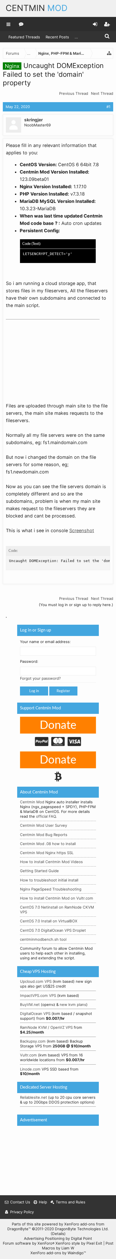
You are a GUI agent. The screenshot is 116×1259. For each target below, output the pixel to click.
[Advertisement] (48, 357)
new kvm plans (73, 1004)
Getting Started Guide (39, 870)
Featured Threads (24, 37)
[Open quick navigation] (109, 53)
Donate (58, 725)
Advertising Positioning (44, 1238)
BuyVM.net (30, 1004)
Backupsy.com (33, 1041)
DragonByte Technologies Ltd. (82, 1229)
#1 (108, 106)
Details (58, 1233)
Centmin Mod (32, 802)
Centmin (37, 8)
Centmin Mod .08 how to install (48, 843)
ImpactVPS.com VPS (38, 995)
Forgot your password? (40, 678)
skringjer (33, 119)
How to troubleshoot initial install (49, 880)
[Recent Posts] (21, 24)
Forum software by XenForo (28, 1243)
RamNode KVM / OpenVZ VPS (46, 1027)
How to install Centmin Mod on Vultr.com (56, 898)
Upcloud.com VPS (36, 981)
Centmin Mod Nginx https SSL (46, 852)
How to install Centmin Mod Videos (51, 861)
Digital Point (81, 1238)
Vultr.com (28, 1055)
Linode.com (30, 1069)
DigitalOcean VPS (35, 1013)
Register (63, 691)
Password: (29, 661)
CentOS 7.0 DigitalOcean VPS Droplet (53, 930)
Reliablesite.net (33, 1097)
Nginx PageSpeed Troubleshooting (50, 889)
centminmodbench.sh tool (43, 939)
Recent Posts (57, 37)
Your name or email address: (45, 641)
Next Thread (102, 93)
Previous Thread (73, 93)
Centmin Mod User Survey (43, 825)
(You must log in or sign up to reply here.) (76, 604)
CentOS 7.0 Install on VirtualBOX (48, 921)
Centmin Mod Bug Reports (43, 834)
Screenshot (81, 530)
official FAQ (46, 816)
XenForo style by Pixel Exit (78, 1243)
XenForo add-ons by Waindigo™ (58, 1253)
